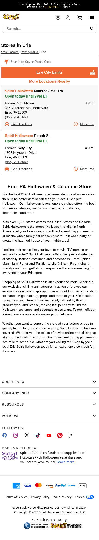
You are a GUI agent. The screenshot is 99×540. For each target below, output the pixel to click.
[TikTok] (38, 435)
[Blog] (71, 435)
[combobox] (49, 28)
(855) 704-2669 (16, 117)
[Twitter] (26, 435)
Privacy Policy (40, 497)
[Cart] (79, 17)
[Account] (68, 17)
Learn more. (66, 462)
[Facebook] (4, 435)
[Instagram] (15, 435)
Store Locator (10, 52)
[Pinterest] (60, 435)
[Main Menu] (91, 17)
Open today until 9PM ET (26, 96)
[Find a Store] (58, 17)
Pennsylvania (30, 52)
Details (66, 7)
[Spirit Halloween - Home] (11, 17)
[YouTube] (49, 435)
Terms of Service (16, 497)
